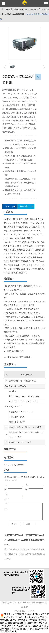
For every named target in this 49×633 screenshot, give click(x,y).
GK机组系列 (18, 14)
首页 (16, 9)
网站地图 (18, 611)
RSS (28, 611)
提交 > (14, 524)
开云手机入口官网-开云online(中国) (21, 614)
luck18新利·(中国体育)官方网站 (22, 620)
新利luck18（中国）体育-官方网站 (34, 9)
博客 (23, 611)
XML (32, 611)
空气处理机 (6, 14)
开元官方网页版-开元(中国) (20, 628)
